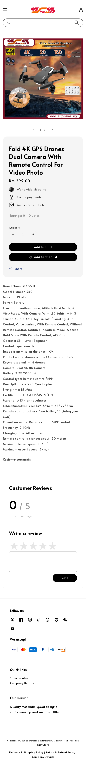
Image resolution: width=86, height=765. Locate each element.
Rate (64, 578)
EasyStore (43, 744)
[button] (5, 10)
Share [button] (18, 269)
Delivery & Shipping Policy (26, 752)
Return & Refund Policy (60, 752)
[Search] (76, 23)
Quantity (14, 227)
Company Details (22, 683)
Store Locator (19, 678)
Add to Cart (43, 247)
